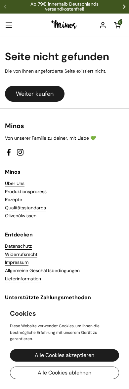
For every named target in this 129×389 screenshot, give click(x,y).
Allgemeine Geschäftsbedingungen (42, 270)
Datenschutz (18, 246)
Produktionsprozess (26, 191)
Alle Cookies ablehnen (64, 372)
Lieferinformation (23, 279)
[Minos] (64, 25)
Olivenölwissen (20, 216)
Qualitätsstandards (25, 208)
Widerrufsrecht (21, 254)
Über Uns (14, 183)
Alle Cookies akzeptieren (64, 355)
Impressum (16, 262)
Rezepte (13, 199)
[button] (117, 25)
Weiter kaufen (35, 94)
